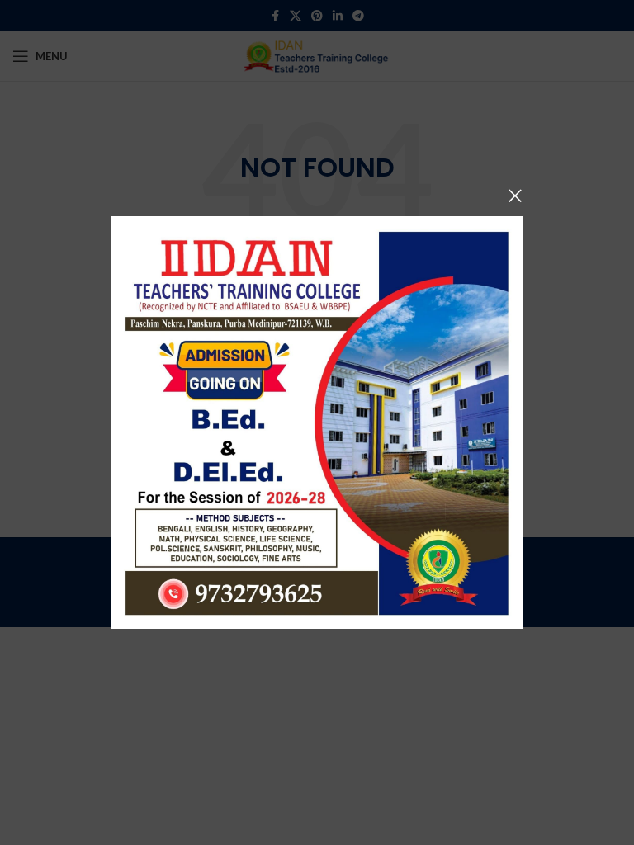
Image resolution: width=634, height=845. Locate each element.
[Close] (515, 195)
